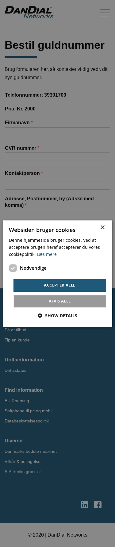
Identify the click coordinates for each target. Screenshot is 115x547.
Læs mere (47, 254)
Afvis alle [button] (60, 301)
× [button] (102, 227)
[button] (57, 315)
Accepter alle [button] (59, 285)
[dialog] (57, 273)
